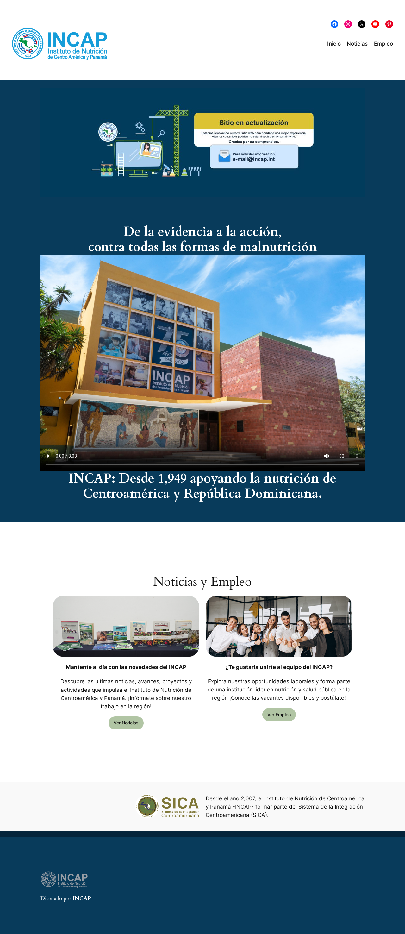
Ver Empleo (279, 714)
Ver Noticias (126, 722)
